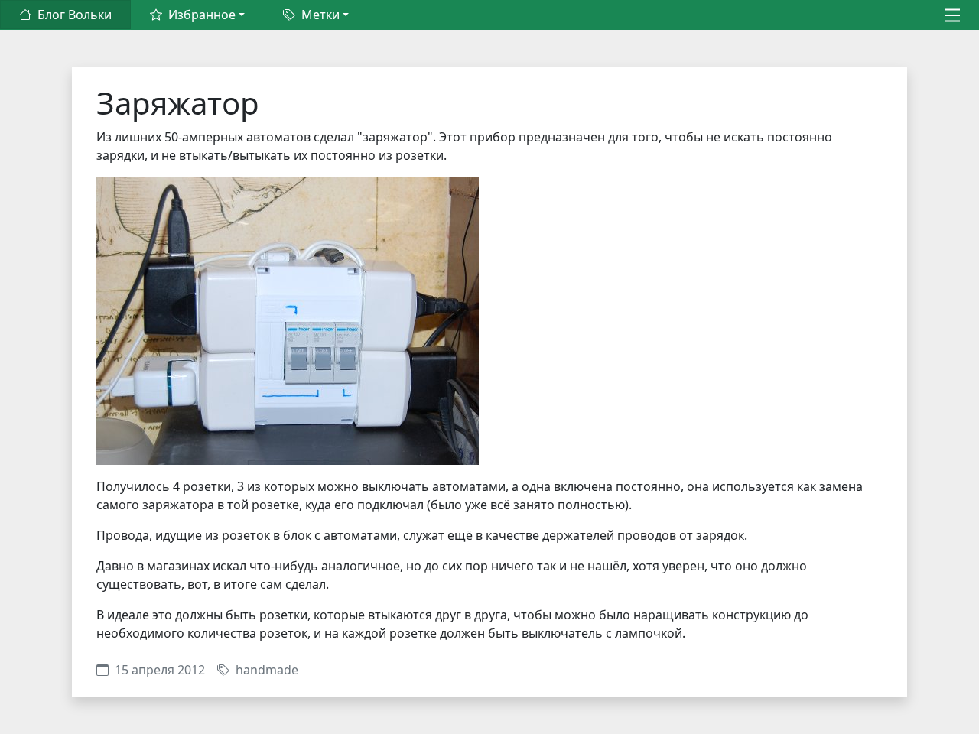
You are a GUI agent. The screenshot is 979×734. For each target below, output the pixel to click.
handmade (267, 669)
